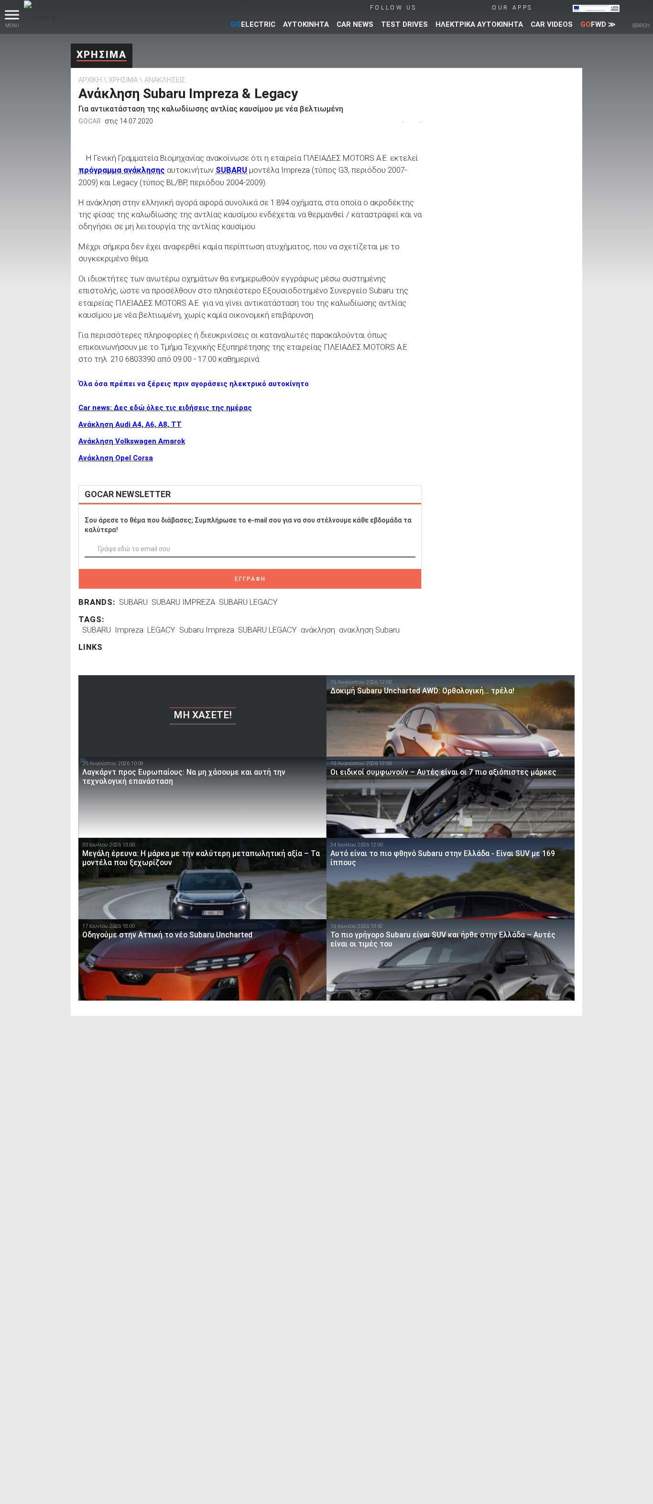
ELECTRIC (252, 24)
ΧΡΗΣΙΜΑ (101, 54)
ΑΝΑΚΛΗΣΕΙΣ (164, 80)
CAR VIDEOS (552, 24)
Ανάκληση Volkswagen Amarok (131, 441)
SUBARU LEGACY (248, 602)
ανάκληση (318, 630)
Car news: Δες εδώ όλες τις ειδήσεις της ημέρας (165, 407)
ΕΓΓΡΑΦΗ (250, 579)
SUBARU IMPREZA (183, 602)
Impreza (129, 630)
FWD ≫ (598, 24)
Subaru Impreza (206, 630)
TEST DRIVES (404, 24)
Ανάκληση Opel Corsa (115, 458)
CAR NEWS (355, 24)
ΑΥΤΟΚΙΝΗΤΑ (306, 24)
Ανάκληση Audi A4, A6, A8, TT (130, 424)
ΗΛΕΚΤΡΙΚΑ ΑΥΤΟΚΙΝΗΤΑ (479, 24)
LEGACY (161, 630)
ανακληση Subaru (369, 630)
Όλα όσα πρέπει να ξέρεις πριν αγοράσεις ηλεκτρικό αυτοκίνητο (193, 383)
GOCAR (89, 121)
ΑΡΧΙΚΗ (90, 80)
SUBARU (133, 602)
